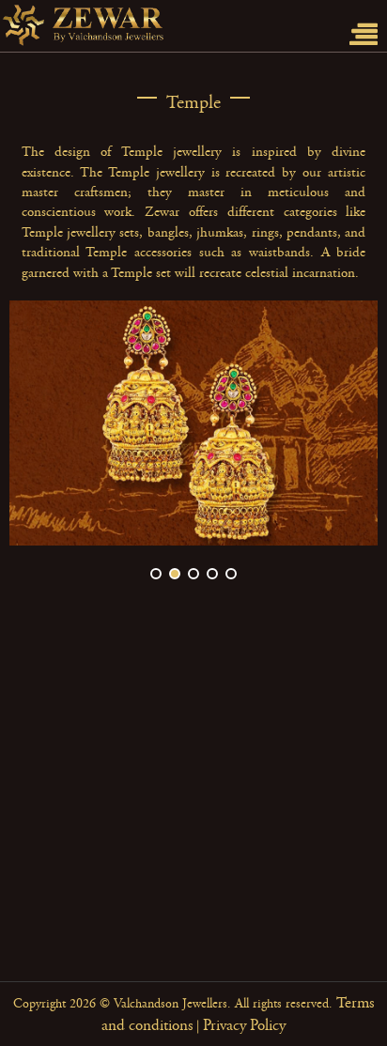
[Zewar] (145, 26)
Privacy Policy (244, 1025)
